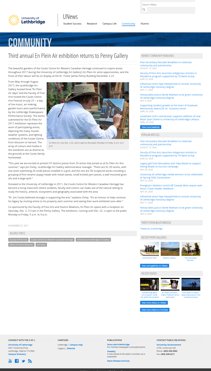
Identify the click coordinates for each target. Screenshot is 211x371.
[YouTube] (10, 361)
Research (92, 23)
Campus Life (110, 23)
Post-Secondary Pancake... (191, 259)
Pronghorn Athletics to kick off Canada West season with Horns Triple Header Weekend (171, 187)
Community (128, 23)
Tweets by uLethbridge (151, 228)
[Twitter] (23, 361)
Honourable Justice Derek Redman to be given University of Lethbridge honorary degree (171, 96)
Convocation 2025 (149, 258)
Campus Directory (17, 354)
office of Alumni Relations (21, 244)
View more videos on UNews (154, 302)
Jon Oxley (41, 244)
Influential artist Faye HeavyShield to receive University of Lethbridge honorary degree (170, 85)
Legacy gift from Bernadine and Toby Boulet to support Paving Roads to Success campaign (170, 165)
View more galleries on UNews (154, 265)
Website (71, 348)
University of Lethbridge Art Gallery (93, 239)
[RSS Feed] (30, 361)
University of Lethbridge (20, 345)
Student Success (72, 23)
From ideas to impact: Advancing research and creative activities (190, 294)
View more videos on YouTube (155, 310)
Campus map (76, 345)
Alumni (145, 23)
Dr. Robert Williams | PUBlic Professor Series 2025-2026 (170, 294)
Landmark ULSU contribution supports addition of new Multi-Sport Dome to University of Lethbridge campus (170, 118)
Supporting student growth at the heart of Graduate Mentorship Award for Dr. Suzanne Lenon (169, 107)
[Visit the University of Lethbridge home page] (26, 25)
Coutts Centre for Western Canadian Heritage (52, 239)
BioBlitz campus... (170, 258)
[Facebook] (17, 361)
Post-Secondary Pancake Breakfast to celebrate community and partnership (166, 64)
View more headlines (151, 127)
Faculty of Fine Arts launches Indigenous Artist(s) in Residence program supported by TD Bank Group (168, 75)
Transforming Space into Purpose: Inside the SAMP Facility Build (150, 294)
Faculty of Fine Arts (18, 239)
